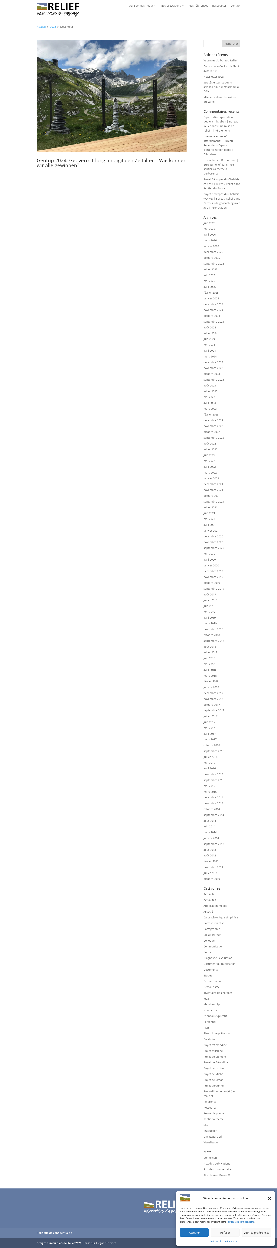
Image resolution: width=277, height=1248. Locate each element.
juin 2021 (209, 513)
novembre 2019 (213, 577)
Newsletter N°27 (214, 76)
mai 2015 (209, 786)
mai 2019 (209, 612)
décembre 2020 (213, 536)
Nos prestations (171, 5)
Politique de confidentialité (240, 1221)
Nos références (198, 5)
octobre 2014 (212, 809)
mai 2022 (209, 461)
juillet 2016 (210, 757)
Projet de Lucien (214, 1068)
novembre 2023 (213, 368)
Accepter (194, 1232)
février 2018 (211, 681)
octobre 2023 (212, 374)
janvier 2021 (211, 530)
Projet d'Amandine (215, 1045)
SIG (206, 1125)
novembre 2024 (213, 310)
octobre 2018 (212, 635)
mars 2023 (210, 408)
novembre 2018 (213, 629)
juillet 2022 (210, 449)
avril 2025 (210, 286)
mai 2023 (209, 397)
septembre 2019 (214, 588)
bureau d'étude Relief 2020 (64, 1243)
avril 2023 (210, 403)
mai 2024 (209, 345)
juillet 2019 (210, 600)
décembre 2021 (213, 484)
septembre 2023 (214, 379)
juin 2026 (209, 223)
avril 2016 (210, 768)
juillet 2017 (210, 716)
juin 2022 (209, 455)
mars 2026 (210, 240)
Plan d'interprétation (217, 1033)
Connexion (210, 1157)
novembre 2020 (213, 542)
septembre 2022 (214, 437)
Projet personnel (214, 1085)
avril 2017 (210, 733)
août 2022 (210, 443)
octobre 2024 (212, 316)
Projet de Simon (213, 1080)
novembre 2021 (213, 490)
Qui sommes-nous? (141, 5)
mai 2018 (209, 664)
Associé (208, 911)
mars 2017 (210, 739)
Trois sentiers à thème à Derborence (219, 169)
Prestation (210, 1039)
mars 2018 (210, 675)
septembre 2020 (214, 548)
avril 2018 (210, 670)
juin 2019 (209, 606)
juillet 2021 (210, 507)
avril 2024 (210, 350)
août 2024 (210, 327)
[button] (269, 1198)
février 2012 (211, 861)
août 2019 (210, 594)
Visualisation (212, 1142)
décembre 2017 (213, 693)
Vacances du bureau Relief (220, 60)
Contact (235, 5)
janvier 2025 (211, 298)
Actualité (209, 894)
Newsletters (211, 1010)
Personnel (210, 1022)
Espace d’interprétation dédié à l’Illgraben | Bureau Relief (221, 121)
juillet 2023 (210, 391)
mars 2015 (210, 791)
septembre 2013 (214, 844)
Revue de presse (214, 1113)
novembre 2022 (213, 426)
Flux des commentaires (218, 1169)
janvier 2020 (211, 565)
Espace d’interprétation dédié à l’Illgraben (218, 149)
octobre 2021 (212, 495)
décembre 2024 (213, 304)
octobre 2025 (212, 257)
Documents (211, 969)
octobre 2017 (212, 704)
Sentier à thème (214, 1119)
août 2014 (210, 821)
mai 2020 (209, 554)
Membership (212, 1004)
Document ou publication (220, 964)
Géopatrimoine (213, 981)
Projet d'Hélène (213, 1051)
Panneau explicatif (215, 1016)
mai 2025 (209, 281)
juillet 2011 (210, 873)
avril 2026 (210, 234)
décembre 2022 (213, 420)
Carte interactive (214, 923)
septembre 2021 (214, 501)
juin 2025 (209, 275)
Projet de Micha (213, 1074)
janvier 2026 (211, 246)
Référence (210, 1101)
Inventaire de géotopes (218, 993)
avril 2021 (210, 524)
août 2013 (210, 850)
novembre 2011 (213, 867)
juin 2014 (209, 826)
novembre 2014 (213, 803)
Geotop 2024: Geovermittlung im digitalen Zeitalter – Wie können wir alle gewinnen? (112, 163)
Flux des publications (217, 1163)
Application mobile (215, 905)
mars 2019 (210, 623)
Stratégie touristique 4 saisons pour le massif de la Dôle (221, 87)
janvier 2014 (211, 838)
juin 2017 (209, 722)
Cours (207, 952)
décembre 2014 (213, 797)
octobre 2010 (212, 879)
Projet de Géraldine (216, 1062)
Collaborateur (212, 935)
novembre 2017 (213, 699)
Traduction (210, 1130)
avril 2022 (210, 466)
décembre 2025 (213, 252)
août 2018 (210, 646)
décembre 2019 (213, 571)
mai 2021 (209, 519)
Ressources (219, 5)
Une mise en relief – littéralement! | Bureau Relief (218, 141)
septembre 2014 (214, 815)
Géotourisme (212, 987)
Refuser (225, 1232)
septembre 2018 (214, 641)
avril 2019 (210, 617)
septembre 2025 (214, 263)
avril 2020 (210, 559)
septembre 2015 (214, 780)
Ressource (210, 1107)
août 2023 (210, 385)
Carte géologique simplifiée (221, 917)
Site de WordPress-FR (217, 1175)
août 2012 (210, 855)
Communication (213, 946)
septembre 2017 (214, 710)
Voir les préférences (256, 1232)
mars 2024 (210, 356)
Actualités (210, 900)
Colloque (209, 940)
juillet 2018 (210, 652)
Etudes (208, 975)
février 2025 (211, 292)
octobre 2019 (212, 583)
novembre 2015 (213, 774)
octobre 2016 (212, 745)
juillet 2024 (210, 333)
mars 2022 (210, 472)
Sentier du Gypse (214, 188)
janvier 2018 (211, 687)
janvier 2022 (211, 478)
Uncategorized (213, 1136)
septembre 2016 (214, 751)
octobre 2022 (212, 432)
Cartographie (212, 929)
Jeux (206, 998)
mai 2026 (209, 228)
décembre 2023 (213, 362)
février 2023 (211, 414)
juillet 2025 (210, 269)
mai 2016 (209, 762)
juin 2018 (209, 658)
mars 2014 (210, 832)
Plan (206, 1027)
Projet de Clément (215, 1056)
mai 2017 (209, 728)
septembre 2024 (214, 321)
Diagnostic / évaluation (218, 958)
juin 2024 (209, 339)
